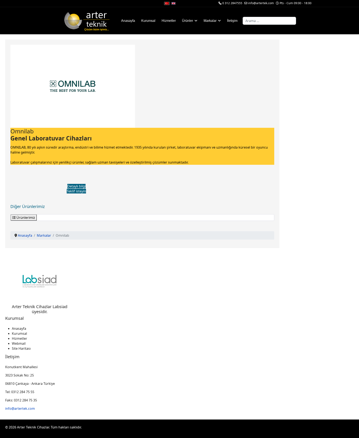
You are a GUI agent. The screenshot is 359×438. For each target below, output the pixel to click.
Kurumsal (148, 20)
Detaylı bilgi (76, 186)
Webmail (19, 343)
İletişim (232, 20)
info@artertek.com (261, 3)
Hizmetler (169, 20)
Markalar (210, 20)
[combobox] (269, 21)
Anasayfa (128, 20)
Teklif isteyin (76, 191)
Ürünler (187, 20)
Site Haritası (21, 348)
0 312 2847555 (232, 3)
